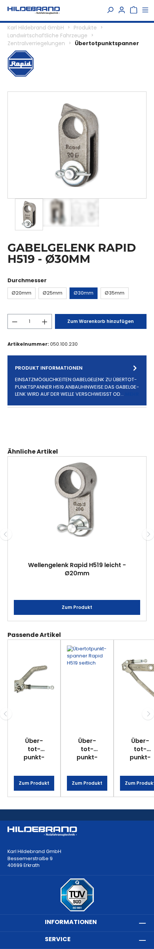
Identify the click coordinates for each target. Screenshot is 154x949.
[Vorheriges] (6, 534)
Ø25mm (52, 293)
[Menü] (145, 10)
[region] (77, 160)
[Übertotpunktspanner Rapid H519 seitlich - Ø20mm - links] (87, 679)
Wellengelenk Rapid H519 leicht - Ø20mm (77, 569)
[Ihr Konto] (121, 10)
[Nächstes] (148, 534)
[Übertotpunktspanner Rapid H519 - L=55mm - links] (34, 679)
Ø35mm (114, 293)
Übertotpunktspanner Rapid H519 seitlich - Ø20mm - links (87, 749)
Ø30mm (83, 293)
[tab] (77, 380)
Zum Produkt (77, 607)
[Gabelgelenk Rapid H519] (77, 145)
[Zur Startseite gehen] (33, 10)
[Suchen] (110, 10)
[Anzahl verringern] (14, 321)
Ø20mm (21, 293)
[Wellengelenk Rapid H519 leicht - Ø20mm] (77, 499)
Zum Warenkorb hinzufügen (100, 321)
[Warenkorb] (133, 10)
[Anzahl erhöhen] (45, 321)
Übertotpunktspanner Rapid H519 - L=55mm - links (34, 749)
